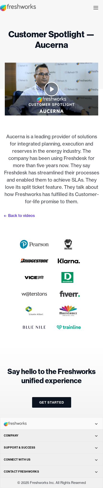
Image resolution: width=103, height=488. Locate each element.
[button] (96, 7)
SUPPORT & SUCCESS (19, 447)
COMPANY (11, 435)
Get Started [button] (51, 402)
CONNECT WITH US (17, 459)
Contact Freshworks (21, 471)
